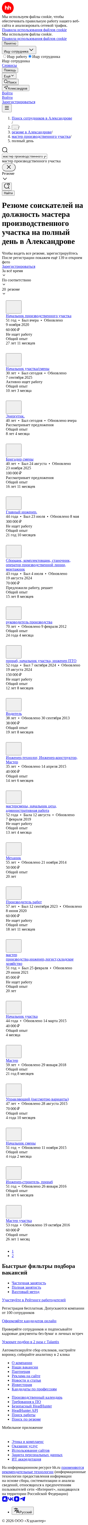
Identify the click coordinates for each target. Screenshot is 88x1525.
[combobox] (24, 156)
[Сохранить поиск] (7, 187)
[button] (7, 93)
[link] (10, 82)
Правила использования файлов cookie (34, 39)
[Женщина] (14, 797)
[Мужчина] (14, 307)
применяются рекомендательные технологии (43, 1469)
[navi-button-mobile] (7, 108)
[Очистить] (9, 167)
